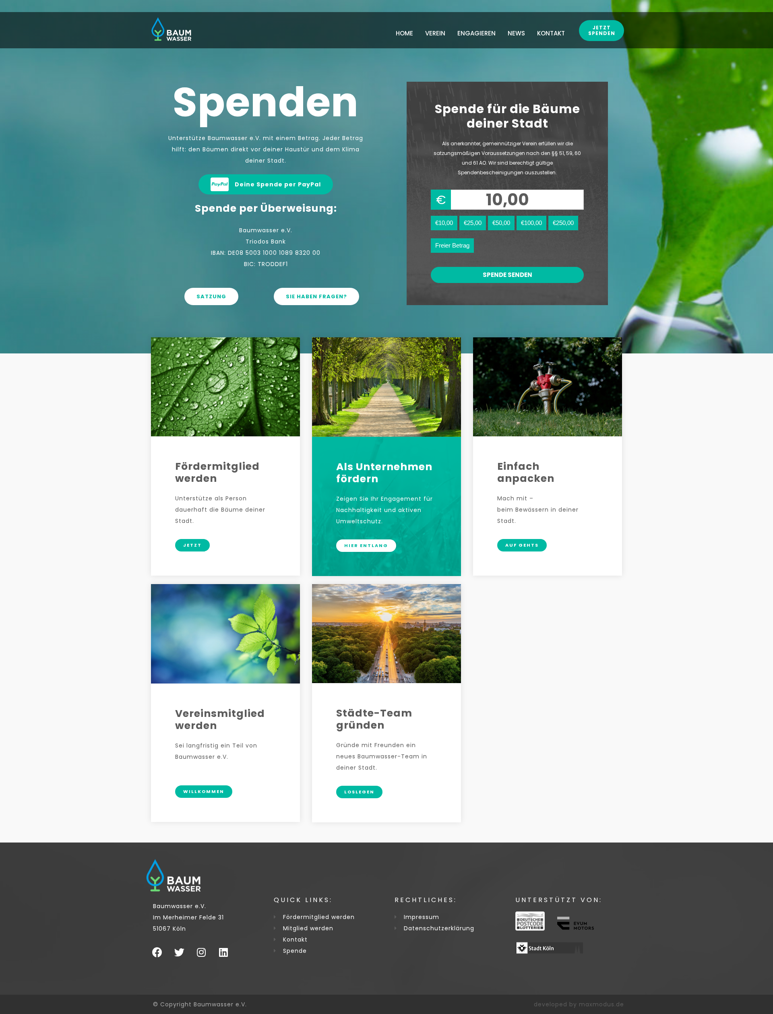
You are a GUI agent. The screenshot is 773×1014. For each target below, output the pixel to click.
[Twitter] (179, 952)
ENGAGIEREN (476, 33)
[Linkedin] (223, 952)
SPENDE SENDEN (507, 275)
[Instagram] (201, 952)
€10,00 (444, 222)
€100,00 (531, 222)
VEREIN (435, 33)
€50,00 (501, 222)
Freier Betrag (452, 245)
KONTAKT (551, 33)
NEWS (516, 33)
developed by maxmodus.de (579, 1004)
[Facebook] (157, 952)
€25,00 (473, 222)
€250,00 (563, 222)
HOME (404, 33)
